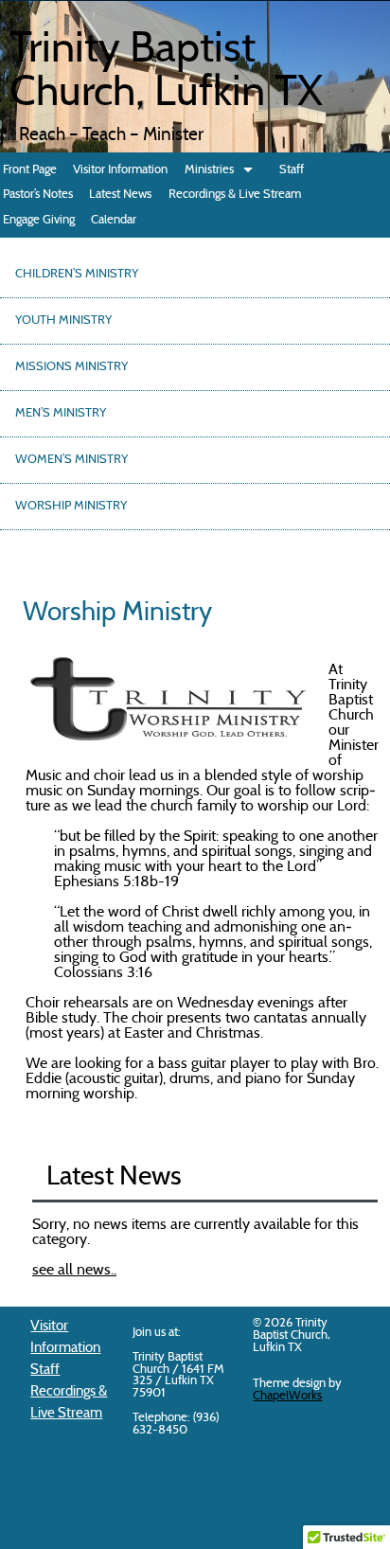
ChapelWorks (287, 1396)
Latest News (120, 194)
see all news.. (74, 1270)
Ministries (209, 170)
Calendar (113, 220)
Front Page (30, 170)
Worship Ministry (71, 506)
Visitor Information (120, 170)
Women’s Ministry (71, 460)
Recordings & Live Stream (234, 194)
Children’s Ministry (76, 274)
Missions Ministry (71, 367)
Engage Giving (39, 220)
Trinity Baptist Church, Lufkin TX (166, 72)
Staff (291, 170)
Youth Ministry (63, 321)
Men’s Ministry (60, 413)
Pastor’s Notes (38, 194)
